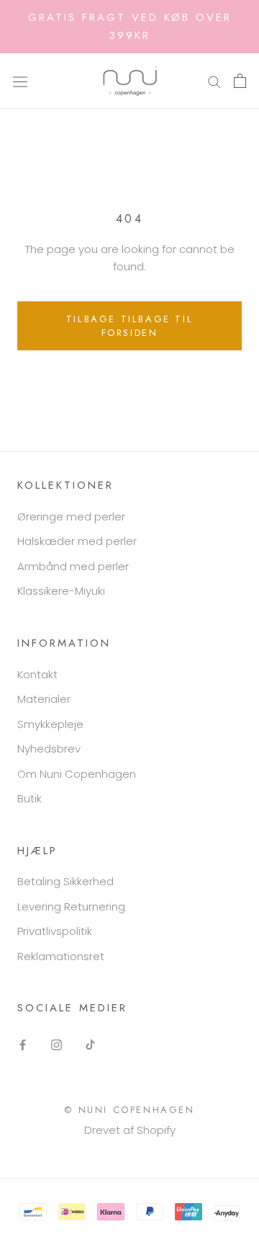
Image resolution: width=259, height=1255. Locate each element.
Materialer (44, 698)
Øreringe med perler (71, 516)
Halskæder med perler (77, 541)
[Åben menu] (20, 81)
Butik (29, 798)
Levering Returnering (71, 906)
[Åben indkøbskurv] (240, 81)
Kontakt (37, 674)
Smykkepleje (50, 724)
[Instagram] (56, 1045)
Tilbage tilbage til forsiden (129, 326)
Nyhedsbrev (49, 748)
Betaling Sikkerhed (65, 881)
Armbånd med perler (73, 566)
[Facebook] (22, 1045)
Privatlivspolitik (54, 931)
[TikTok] (90, 1045)
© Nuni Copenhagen (129, 1110)
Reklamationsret (60, 956)
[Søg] (214, 81)
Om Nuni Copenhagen (76, 773)
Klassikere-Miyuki (61, 590)
